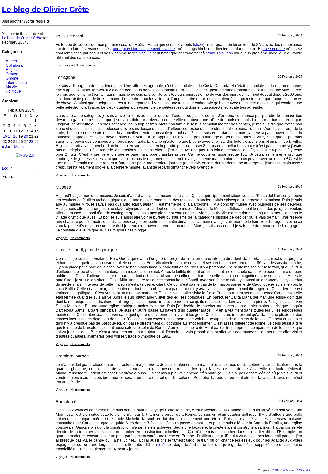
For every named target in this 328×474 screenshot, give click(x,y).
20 (26, 136)
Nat (142, 53)
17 (10, 136)
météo (161, 445)
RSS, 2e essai (69, 36)
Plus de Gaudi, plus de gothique (86, 250)
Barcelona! (66, 401)
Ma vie (11, 87)
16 (5, 136)
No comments (85, 65)
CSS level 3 (303, 470)
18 (15, 136)
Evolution (225, 53)
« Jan (6, 147)
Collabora (14, 65)
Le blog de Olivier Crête (45, 9)
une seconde (273, 49)
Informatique (16, 83)
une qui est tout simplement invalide (144, 49)
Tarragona (65, 77)
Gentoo (12, 74)
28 (31, 142)
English (12, 70)
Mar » (19, 147)
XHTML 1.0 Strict (281, 470)
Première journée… (74, 356)
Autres (11, 61)
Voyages (62, 175)
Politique (13, 91)
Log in (7, 168)
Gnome (12, 78)
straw (198, 44)
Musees (63, 187)
